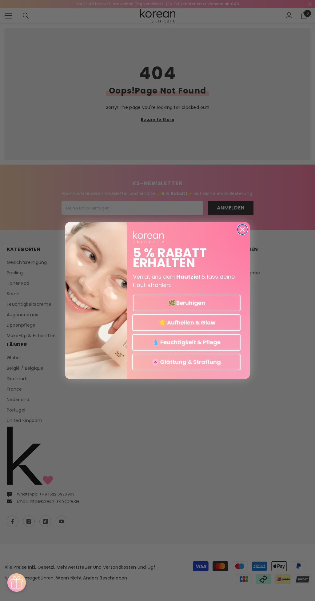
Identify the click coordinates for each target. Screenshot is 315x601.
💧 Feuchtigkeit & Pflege (186, 342)
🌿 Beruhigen (186, 303)
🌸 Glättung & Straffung (186, 362)
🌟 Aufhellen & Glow (186, 322)
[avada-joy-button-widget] (16, 582)
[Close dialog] (242, 229)
